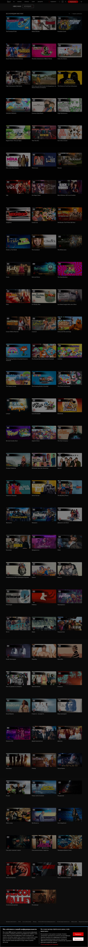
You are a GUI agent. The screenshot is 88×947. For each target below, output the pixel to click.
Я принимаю (78, 934)
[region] (44, 937)
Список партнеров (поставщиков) (49, 944)
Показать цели (78, 939)
